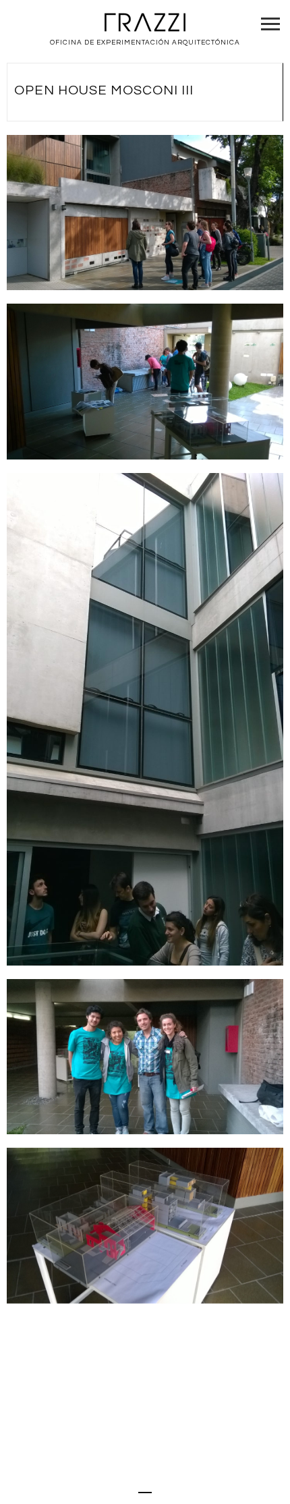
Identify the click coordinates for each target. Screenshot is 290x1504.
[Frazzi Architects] (145, 23)
